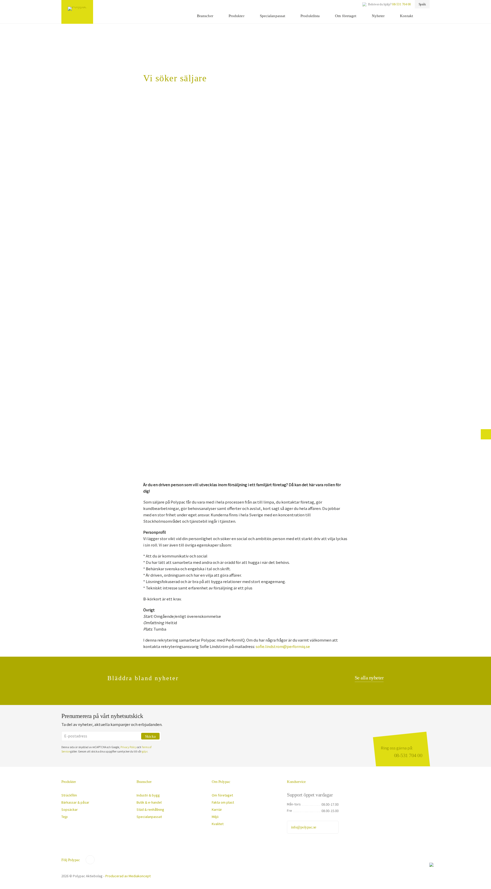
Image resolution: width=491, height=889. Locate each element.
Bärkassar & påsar (75, 802)
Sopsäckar (69, 809)
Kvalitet (218, 823)
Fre (289, 810)
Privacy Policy (128, 747)
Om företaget (345, 16)
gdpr (144, 751)
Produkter (236, 16)
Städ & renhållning (150, 809)
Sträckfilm (69, 795)
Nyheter (378, 16)
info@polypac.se (303, 827)
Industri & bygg (148, 795)
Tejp (64, 816)
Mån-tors (294, 804)
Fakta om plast (223, 802)
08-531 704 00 (401, 4)
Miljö (215, 816)
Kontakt (406, 16)
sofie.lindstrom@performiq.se (283, 646)
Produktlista (310, 16)
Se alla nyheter (369, 677)
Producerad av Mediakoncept (128, 875)
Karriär (217, 809)
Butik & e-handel (149, 802)
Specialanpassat (272, 16)
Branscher (205, 16)
